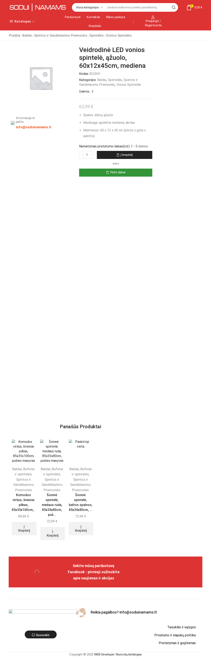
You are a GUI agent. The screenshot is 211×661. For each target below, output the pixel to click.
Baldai (27, 35)
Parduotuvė (73, 17)
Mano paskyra (115, 17)
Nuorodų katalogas (129, 654)
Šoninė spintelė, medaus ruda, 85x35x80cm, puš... (52, 505)
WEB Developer (104, 654)
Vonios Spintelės (119, 35)
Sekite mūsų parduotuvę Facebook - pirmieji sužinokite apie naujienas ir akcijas (94, 572)
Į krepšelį (127, 155)
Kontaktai (93, 17)
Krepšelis (95, 26)
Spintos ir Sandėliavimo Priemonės (60, 35)
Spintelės (96, 35)
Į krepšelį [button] (24, 529)
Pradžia (14, 35)
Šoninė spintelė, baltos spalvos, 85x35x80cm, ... (80, 502)
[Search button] (173, 7)
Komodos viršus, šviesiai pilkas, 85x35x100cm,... (23, 502)
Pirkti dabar (118, 172)
